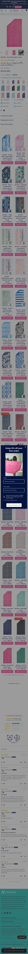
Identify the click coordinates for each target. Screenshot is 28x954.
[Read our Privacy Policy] (24, 500)
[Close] (25, 447)
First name (6, 486)
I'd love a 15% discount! (14, 505)
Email (5, 478)
